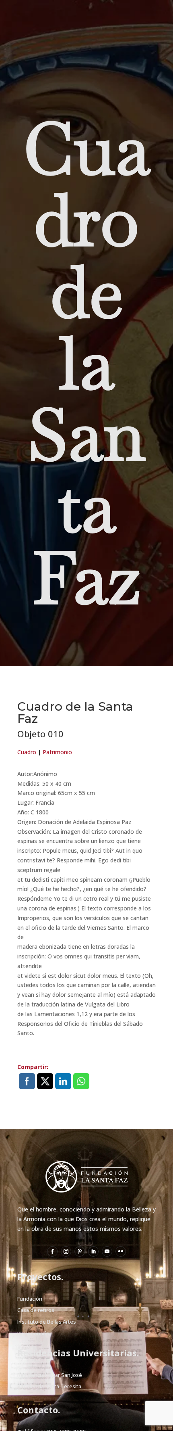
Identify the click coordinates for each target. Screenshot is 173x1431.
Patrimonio (57, 752)
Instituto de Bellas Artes (46, 1321)
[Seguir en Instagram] (66, 1251)
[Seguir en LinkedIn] (93, 1251)
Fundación (29, 1298)
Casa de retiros (35, 1310)
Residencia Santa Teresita (49, 1386)
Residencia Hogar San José (49, 1375)
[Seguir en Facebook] (52, 1251)
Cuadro (26, 752)
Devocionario (33, 1333)
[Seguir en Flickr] (120, 1251)
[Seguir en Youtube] (107, 1251)
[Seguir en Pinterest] (79, 1251)
